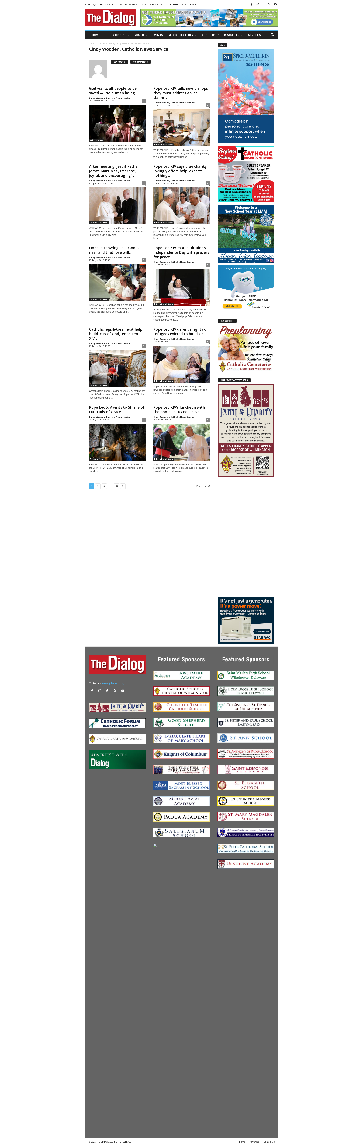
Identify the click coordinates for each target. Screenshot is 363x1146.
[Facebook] (252, 4)
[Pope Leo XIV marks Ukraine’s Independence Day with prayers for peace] (181, 287)
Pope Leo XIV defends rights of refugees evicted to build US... (180, 331)
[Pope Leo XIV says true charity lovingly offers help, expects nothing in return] (181, 205)
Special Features (180, 35)
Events (158, 35)
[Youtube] (275, 4)
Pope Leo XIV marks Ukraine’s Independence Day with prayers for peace (181, 252)
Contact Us (269, 1141)
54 (116, 486)
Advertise (255, 35)
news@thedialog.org (113, 683)
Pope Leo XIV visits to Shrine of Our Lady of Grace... (116, 409)
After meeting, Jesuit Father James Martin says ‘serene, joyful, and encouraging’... (114, 171)
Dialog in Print (129, 4)
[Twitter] (269, 4)
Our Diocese (117, 35)
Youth (139, 35)
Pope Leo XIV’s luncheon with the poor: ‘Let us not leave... (179, 409)
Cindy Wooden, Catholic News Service (109, 98)
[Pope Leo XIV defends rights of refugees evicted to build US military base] (181, 364)
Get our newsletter (154, 4)
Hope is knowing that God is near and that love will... (114, 250)
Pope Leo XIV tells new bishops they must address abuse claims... (180, 93)
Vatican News (96, 140)
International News (163, 144)
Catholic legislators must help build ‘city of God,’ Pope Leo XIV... (115, 334)
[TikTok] (263, 4)
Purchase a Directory (182, 4)
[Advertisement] (246, 537)
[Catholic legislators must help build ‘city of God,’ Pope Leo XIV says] (117, 368)
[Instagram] (257, 4)
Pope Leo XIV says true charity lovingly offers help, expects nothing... (180, 171)
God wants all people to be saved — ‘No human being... (113, 90)
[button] (272, 35)
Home (96, 35)
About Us (208, 35)
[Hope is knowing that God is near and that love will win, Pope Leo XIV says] (117, 282)
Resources (231, 35)
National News (97, 459)
